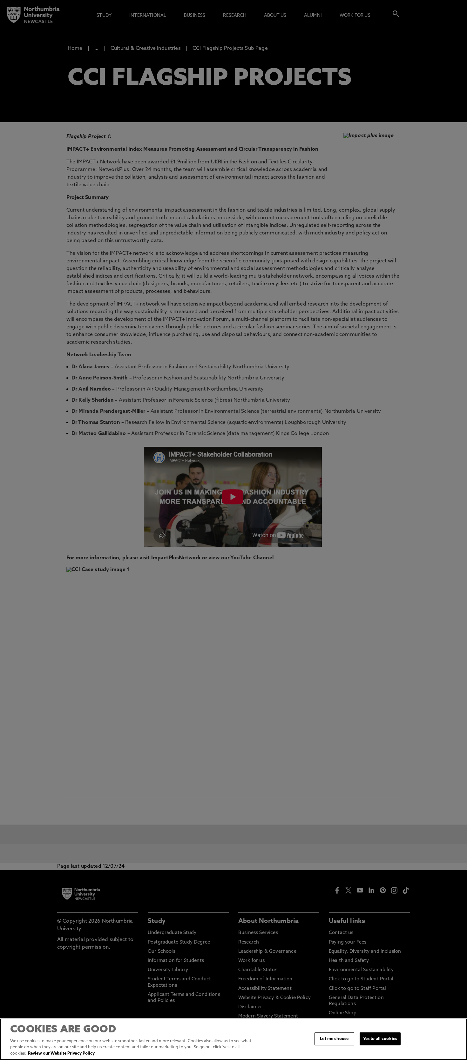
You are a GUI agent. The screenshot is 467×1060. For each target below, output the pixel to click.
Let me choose (334, 1039)
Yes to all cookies (380, 1039)
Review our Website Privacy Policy (61, 1053)
